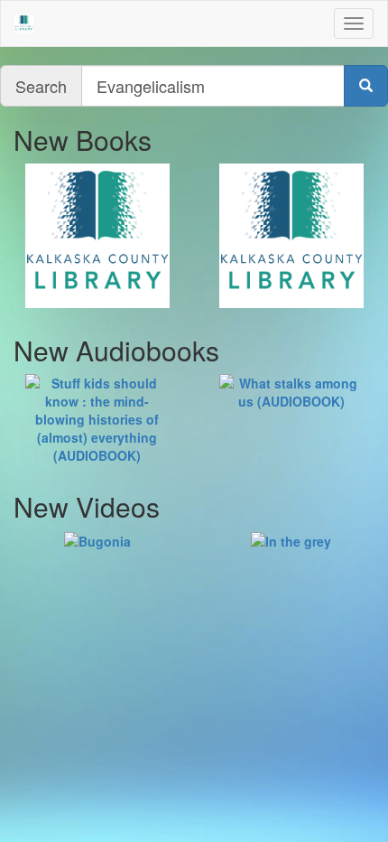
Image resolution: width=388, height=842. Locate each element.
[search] (366, 86)
